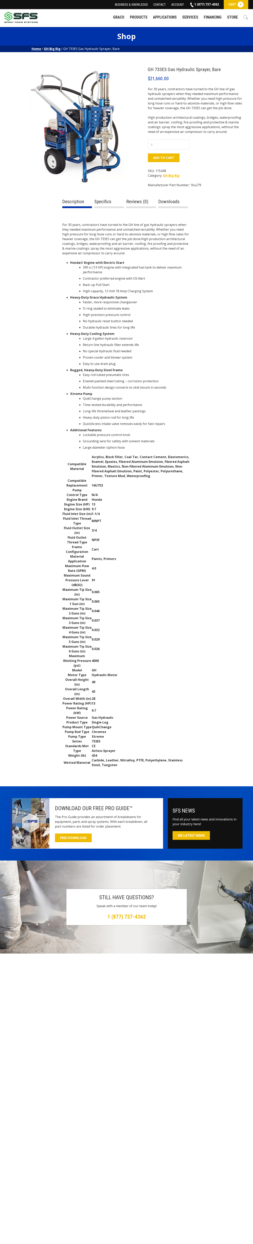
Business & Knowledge (131, 5)
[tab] (77, 203)
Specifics (102, 201)
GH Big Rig (52, 49)
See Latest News (191, 835)
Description (73, 201)
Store (232, 17)
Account (177, 5)
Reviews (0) (137, 201)
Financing (213, 17)
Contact (159, 5)
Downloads (168, 201)
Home (36, 49)
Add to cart (163, 158)
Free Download (73, 838)
